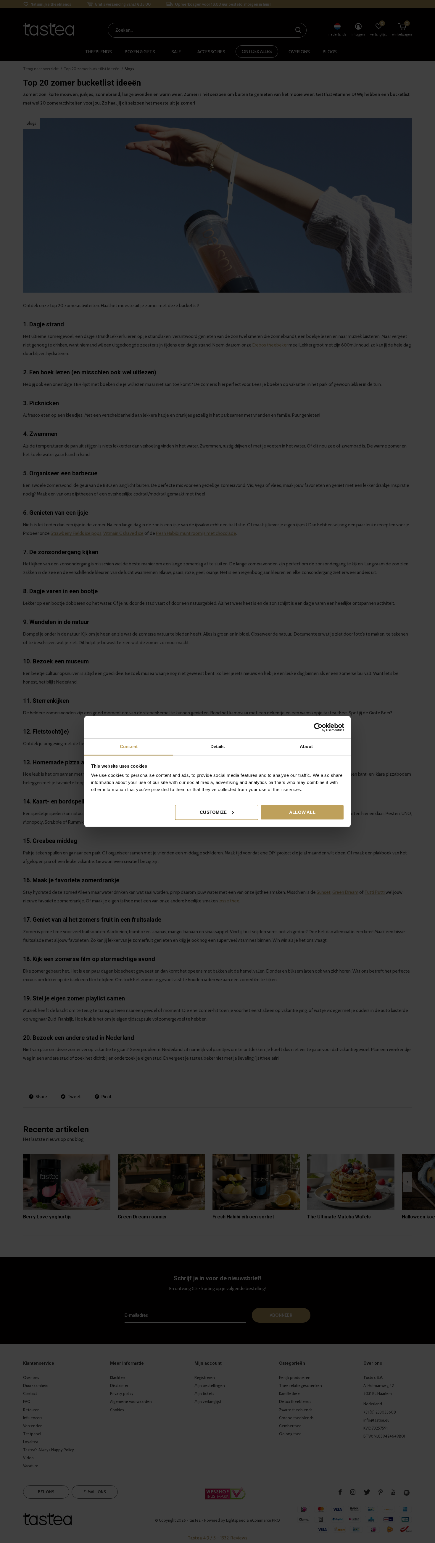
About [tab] (306, 746)
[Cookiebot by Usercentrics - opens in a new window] (318, 727)
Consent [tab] (129, 746)
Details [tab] (217, 746)
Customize (213, 812)
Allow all (302, 812)
